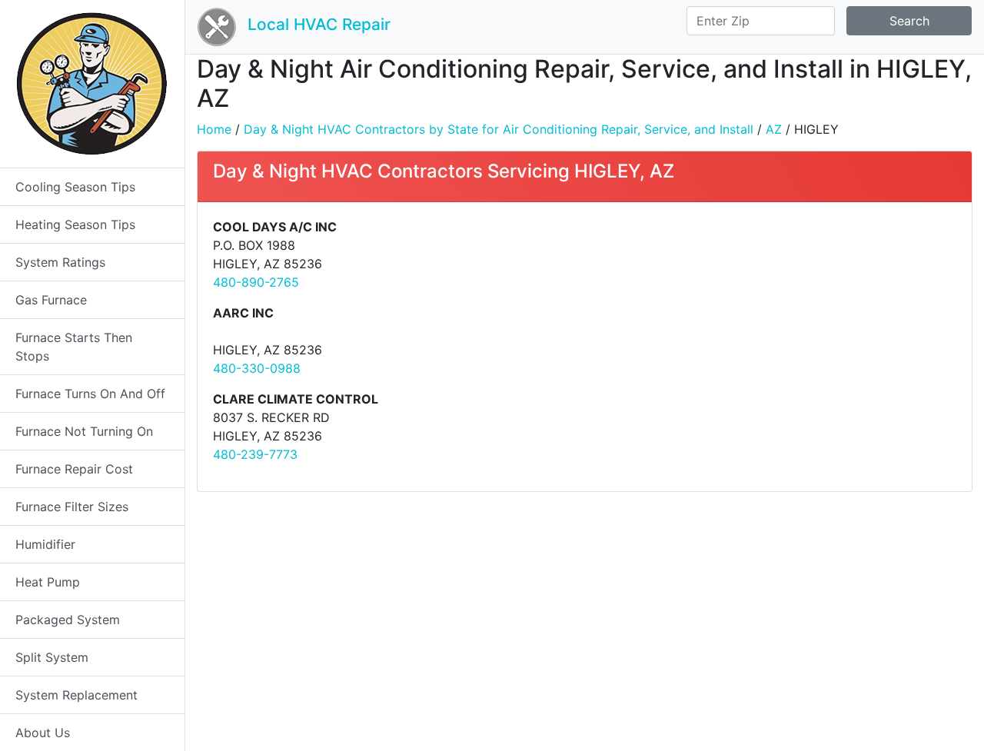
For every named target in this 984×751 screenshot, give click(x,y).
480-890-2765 (256, 282)
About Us (42, 732)
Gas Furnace (51, 299)
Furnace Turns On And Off (90, 393)
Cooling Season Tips (75, 186)
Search (909, 20)
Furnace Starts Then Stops (73, 347)
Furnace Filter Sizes (71, 506)
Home (214, 129)
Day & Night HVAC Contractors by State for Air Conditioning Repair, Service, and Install (498, 129)
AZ (774, 129)
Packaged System (67, 619)
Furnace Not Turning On (84, 431)
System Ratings (60, 262)
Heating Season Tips (75, 224)
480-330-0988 (257, 368)
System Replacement (76, 695)
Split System (51, 657)
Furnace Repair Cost (74, 469)
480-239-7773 (255, 454)
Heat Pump (47, 582)
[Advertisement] (776, 325)
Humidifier (45, 544)
